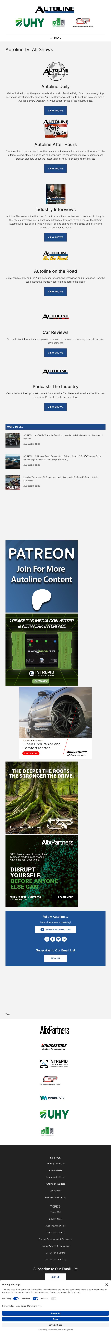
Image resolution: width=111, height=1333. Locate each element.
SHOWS (55, 1158)
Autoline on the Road (55, 1184)
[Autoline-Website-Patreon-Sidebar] (41, 611)
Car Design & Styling (55, 1252)
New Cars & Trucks (55, 1232)
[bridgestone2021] (54, 1047)
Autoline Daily (55, 1170)
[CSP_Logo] (83, 23)
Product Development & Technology (55, 1239)
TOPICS (55, 1206)
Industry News (55, 1219)
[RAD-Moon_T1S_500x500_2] (41, 684)
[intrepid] (54, 1064)
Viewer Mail (55, 1212)
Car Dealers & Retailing (55, 1259)
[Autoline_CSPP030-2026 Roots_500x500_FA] (41, 832)
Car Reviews (55, 1190)
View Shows (55, 110)
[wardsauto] (54, 1098)
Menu (57, 37)
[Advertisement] (55, 514)
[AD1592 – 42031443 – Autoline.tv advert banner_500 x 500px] (41, 906)
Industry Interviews (56, 1163)
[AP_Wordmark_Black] (54, 1030)
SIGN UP (55, 958)
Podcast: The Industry (55, 1197)
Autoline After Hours (55, 1177)
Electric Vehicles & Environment (55, 1246)
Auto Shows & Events (55, 1225)
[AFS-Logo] (58, 23)
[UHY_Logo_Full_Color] (30, 23)
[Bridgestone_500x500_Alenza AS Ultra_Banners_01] (55, 758)
